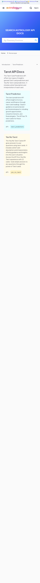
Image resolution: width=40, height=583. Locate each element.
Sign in (36, 8)
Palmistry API (33, 1)
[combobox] (20, 40)
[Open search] (31, 8)
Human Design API (21, 1)
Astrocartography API (8, 1)
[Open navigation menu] (3, 8)
